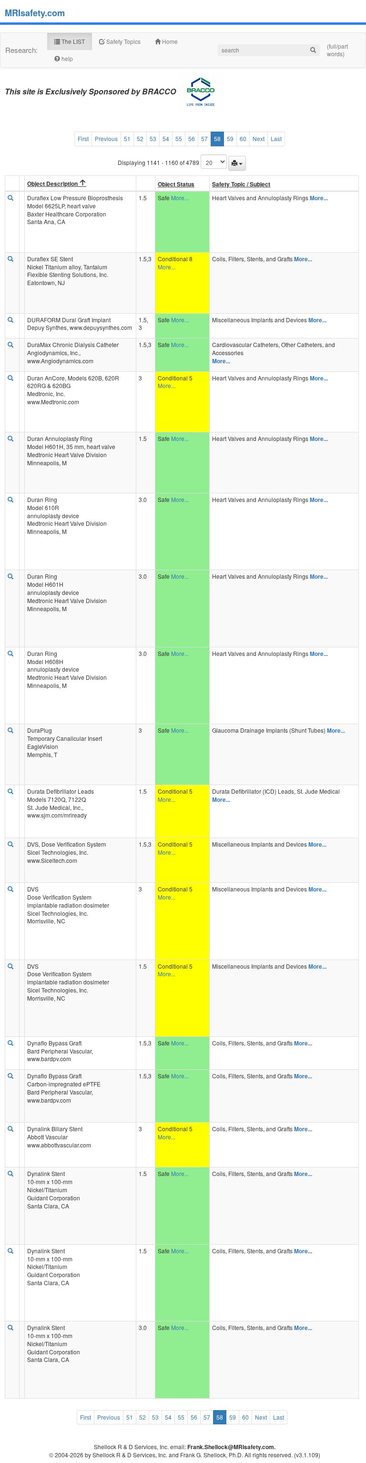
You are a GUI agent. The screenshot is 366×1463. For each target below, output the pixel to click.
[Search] (313, 50)
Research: (21, 50)
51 (127, 138)
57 (204, 138)
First (83, 138)
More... (180, 198)
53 (153, 138)
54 (166, 138)
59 (230, 138)
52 (140, 138)
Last (276, 138)
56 (191, 138)
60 (243, 138)
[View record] (10, 198)
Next (258, 138)
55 (178, 138)
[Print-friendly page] (237, 163)
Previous (106, 138)
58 (217, 138)
